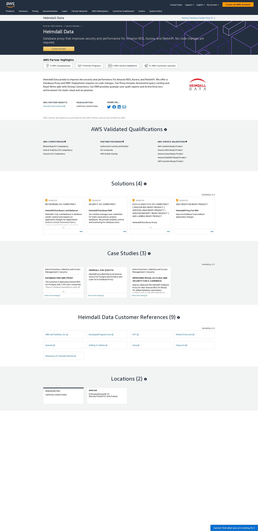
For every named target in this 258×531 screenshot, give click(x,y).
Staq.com (180, 345)
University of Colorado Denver (59, 356)
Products (10, 11)
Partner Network (79, 11)
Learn (64, 11)
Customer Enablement (123, 11)
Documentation (50, 11)
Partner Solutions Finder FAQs (196, 18)
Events (142, 11)
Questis (49, 345)
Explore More (156, 11)
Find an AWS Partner (53, 26)
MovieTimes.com (184, 334)
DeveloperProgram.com (100, 334)
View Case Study (51, 295)
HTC (134, 334)
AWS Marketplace (100, 11)
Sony (134, 345)
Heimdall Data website (53, 106)
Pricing (35, 11)
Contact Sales (176, 5)
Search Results (72, 26)
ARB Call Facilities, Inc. (55, 334)
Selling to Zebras (97, 345)
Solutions (23, 11)
